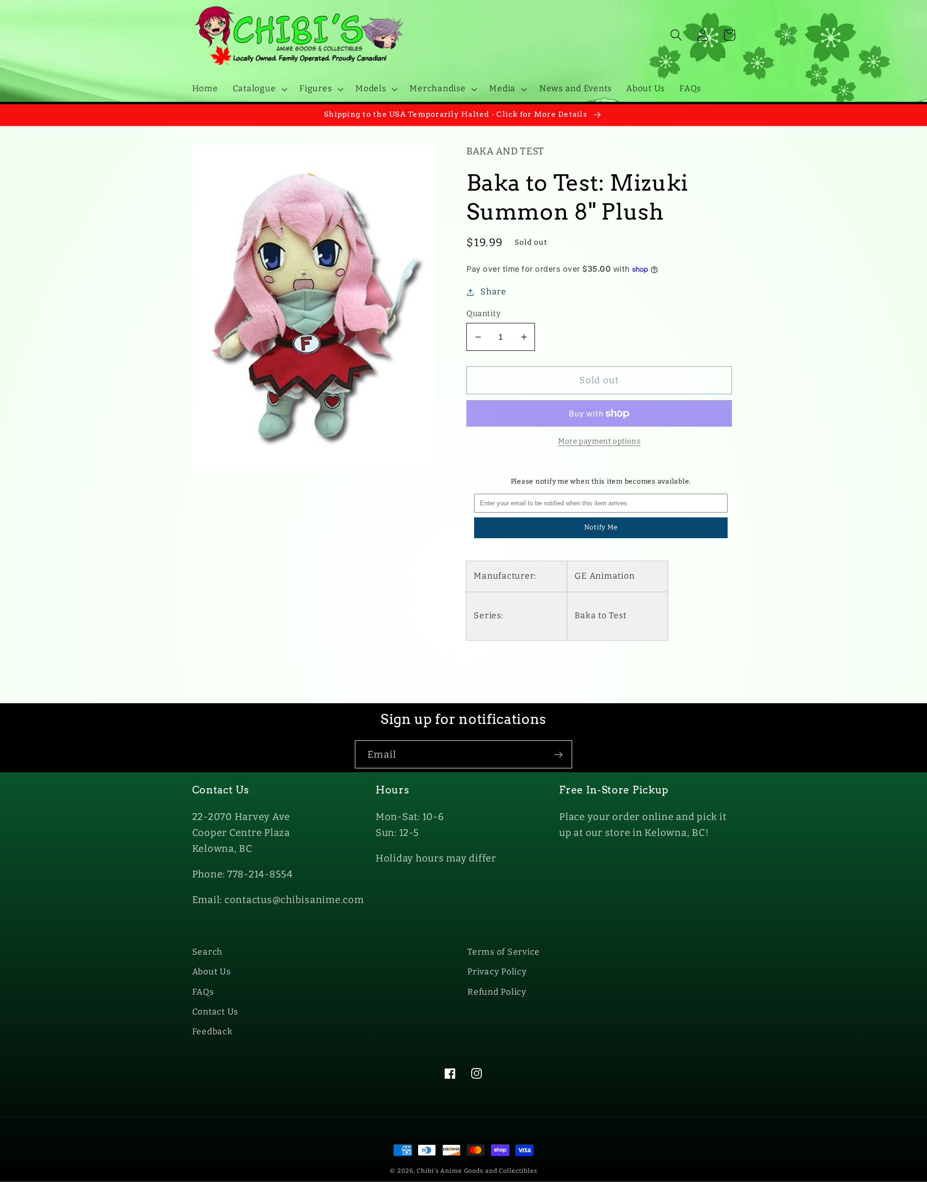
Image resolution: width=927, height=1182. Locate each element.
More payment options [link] (599, 441)
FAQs (203, 992)
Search (207, 952)
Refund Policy (496, 992)
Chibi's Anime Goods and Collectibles (477, 1170)
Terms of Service (503, 952)
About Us (211, 972)
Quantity (483, 313)
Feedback (212, 1032)
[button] (259, 88)
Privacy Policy (497, 972)
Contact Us (215, 1012)
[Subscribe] (558, 754)
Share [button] (493, 292)
